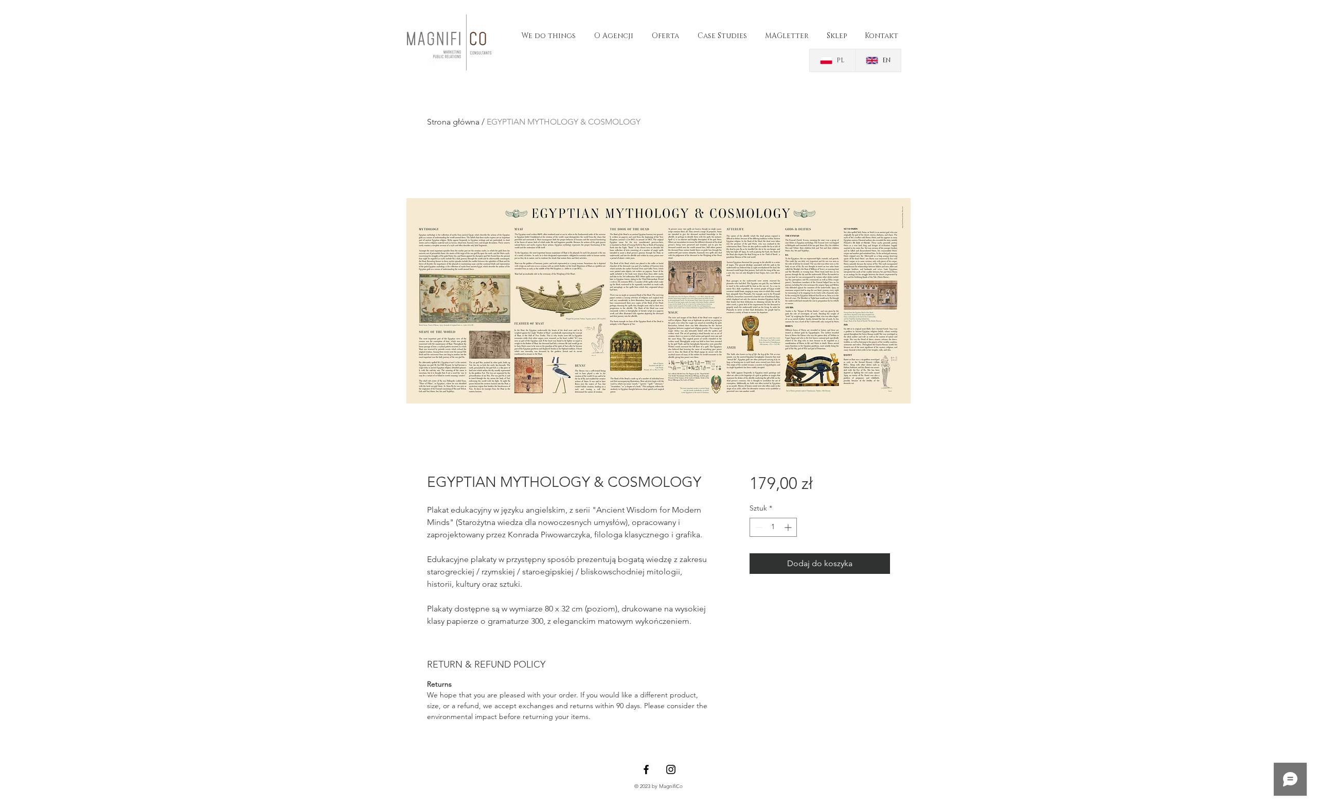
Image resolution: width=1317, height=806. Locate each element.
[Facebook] (646, 769)
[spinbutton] (773, 527)
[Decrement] (757, 527)
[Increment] (788, 527)
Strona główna (453, 122)
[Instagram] (671, 769)
